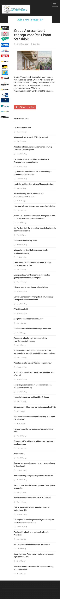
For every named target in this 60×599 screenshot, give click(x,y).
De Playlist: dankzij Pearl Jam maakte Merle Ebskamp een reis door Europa (31, 161)
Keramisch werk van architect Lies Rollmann (31, 397)
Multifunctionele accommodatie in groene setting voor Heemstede (33, 568)
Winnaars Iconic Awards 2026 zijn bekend (31, 137)
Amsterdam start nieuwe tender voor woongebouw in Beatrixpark (34, 464)
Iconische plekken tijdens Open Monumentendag (33, 184)
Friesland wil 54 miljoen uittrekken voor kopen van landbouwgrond (34, 443)
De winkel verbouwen (22, 128)
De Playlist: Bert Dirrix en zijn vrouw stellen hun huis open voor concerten (35, 229)
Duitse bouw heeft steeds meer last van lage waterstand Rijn (31, 509)
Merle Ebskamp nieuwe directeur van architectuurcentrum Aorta (29, 195)
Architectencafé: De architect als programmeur (33, 363)
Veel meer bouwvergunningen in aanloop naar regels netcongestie (35, 418)
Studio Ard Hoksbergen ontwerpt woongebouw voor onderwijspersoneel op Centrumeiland (34, 217)
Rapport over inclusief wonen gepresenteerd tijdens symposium (34, 487)
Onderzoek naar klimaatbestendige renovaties (32, 329)
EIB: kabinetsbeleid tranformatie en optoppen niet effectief (34, 374)
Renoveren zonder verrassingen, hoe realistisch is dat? (33, 430)
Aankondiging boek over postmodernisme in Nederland (31, 533)
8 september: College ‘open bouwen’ (28, 319)
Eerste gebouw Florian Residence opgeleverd (32, 544)
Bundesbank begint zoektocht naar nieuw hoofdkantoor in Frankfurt (30, 339)
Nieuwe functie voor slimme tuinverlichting (31, 287)
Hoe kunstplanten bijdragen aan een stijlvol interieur (35, 206)
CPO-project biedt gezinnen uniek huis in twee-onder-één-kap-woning (32, 264)
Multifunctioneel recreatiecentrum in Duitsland (32, 498)
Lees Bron (36, 44)
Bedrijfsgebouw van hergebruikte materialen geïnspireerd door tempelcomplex (32, 276)
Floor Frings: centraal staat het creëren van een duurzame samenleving (32, 386)
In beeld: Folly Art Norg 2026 (25, 241)
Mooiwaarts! (19, 454)
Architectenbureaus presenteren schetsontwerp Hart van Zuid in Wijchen (33, 148)
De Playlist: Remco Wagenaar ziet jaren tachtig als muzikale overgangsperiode (34, 521)
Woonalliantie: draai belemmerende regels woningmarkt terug (31, 251)
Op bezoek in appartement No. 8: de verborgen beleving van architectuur (32, 173)
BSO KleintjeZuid (21, 309)
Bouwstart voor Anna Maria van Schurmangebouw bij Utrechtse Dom (34, 555)
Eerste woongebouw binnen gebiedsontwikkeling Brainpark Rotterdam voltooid (33, 298)
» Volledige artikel (25, 107)
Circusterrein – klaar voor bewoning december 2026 (35, 407)
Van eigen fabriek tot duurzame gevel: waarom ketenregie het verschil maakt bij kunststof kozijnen (34, 352)
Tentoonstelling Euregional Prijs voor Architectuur (33, 476)
